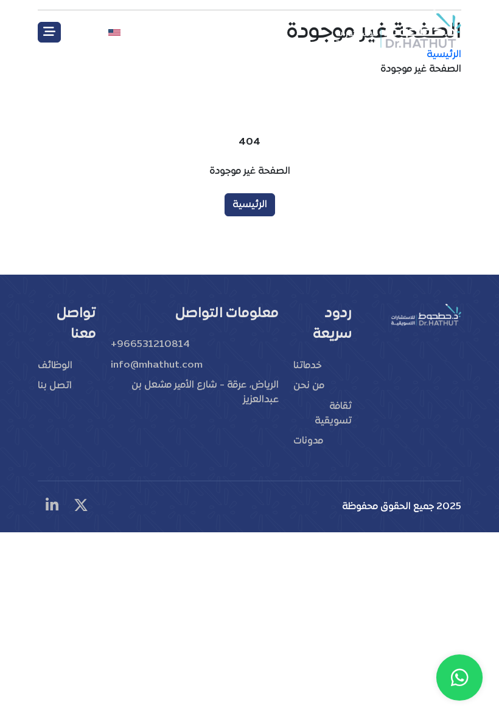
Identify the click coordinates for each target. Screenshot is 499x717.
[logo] (397, 29)
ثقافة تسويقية (333, 413)
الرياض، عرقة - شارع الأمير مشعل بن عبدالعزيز (205, 392)
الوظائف (55, 366)
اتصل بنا (55, 386)
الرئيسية (249, 205)
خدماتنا (307, 366)
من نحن (308, 386)
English (88, 32)
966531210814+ (150, 344)
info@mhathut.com (157, 365)
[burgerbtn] (49, 32)
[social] (81, 507)
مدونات (308, 441)
